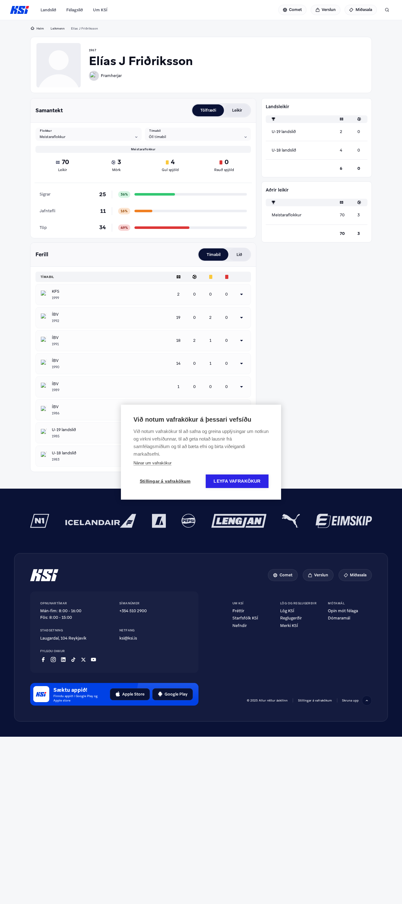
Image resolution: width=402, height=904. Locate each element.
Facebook (43, 660)
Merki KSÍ (289, 625)
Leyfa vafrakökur (237, 481)
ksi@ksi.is (128, 638)
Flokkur (46, 131)
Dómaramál (339, 618)
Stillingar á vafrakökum (165, 481)
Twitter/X (83, 660)
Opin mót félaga (343, 610)
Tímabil (155, 131)
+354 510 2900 (133, 610)
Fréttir (238, 610)
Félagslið (74, 10)
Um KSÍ (100, 10)
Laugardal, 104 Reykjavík (63, 638)
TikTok (73, 660)
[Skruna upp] (367, 701)
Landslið (48, 10)
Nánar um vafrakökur (152, 463)
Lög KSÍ (287, 610)
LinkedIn (63, 660)
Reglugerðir (291, 618)
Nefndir (239, 625)
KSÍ (19, 10)
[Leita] (387, 10)
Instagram (53, 660)
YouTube (93, 660)
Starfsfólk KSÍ (245, 618)
